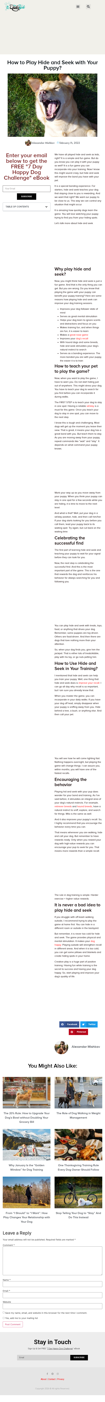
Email (6, 1291)
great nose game (79, 334)
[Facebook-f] (47, 1374)
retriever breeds (63, 806)
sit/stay (90, 406)
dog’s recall (82, 338)
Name (7, 1280)
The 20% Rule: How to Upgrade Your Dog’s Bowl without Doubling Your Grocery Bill (27, 1118)
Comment (9, 1245)
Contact (51, 1379)
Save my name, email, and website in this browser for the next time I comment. (46, 1313)
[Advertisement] (52, 34)
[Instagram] (58, 1374)
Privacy (60, 1379)
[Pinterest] (52, 1374)
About (43, 1379)
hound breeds (84, 806)
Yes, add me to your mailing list (21, 1318)
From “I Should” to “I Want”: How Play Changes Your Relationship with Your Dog (26, 1217)
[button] (78, 6)
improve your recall (89, 682)
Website (7, 1302)
